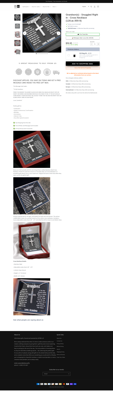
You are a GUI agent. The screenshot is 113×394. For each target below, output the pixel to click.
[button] (26, 6)
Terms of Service (61, 354)
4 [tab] (40, 53)
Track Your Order (61, 357)
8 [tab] (45, 53)
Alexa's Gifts (54, 386)
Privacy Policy (60, 343)
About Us (59, 338)
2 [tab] (37, 53)
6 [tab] (42, 53)
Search (58, 349)
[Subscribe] (68, 374)
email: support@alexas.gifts (22, 363)
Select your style (70, 31)
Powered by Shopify (60, 386)
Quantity (92, 41)
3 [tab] (38, 53)
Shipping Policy (60, 352)
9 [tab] (46, 53)
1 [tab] (36, 53)
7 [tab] (43, 53)
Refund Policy (60, 346)
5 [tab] (41, 53)
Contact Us (59, 341)
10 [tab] (47, 53)
